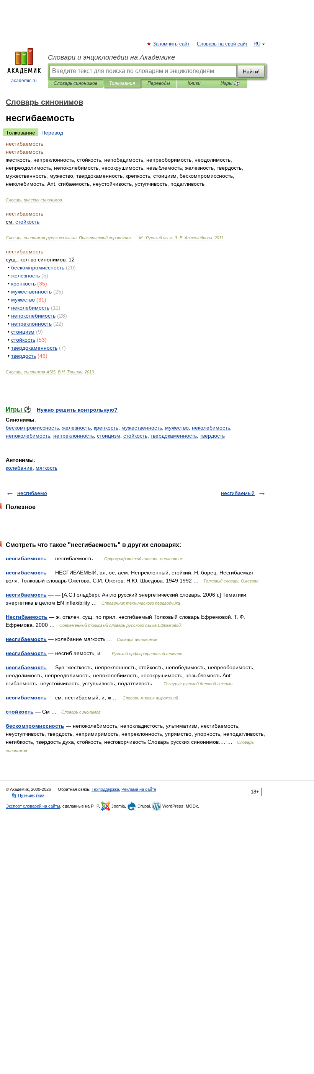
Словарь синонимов (75, 83)
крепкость (106, 428)
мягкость (46, 468)
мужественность (141, 428)
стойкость (135, 436)
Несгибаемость (26, 617)
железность (76, 428)
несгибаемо (32, 493)
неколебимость (211, 428)
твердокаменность (173, 436)
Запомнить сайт (172, 44)
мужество (177, 428)
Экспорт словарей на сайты (33, 806)
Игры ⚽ (230, 83)
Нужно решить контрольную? (77, 410)
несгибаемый (238, 493)
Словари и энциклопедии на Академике (111, 57)
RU (256, 44)
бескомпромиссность (32, 428)
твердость (212, 436)
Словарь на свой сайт (222, 44)
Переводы (158, 83)
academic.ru (24, 80)
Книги (194, 83)
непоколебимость (28, 436)
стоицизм (108, 436)
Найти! (251, 71)
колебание (19, 468)
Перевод (52, 133)
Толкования (122, 83)
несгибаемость (26, 558)
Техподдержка (105, 789)
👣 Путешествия (27, 795)
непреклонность (73, 436)
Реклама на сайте (138, 789)
